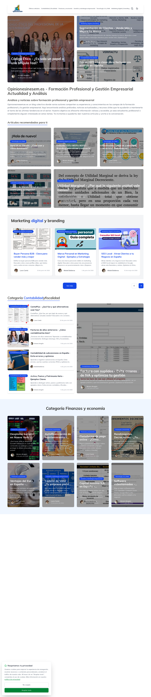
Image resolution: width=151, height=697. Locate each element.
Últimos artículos (34, 8)
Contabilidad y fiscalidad (49, 8)
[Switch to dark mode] (137, 9)
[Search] (132, 8)
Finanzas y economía (65, 8)
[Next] (141, 285)
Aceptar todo (26, 690)
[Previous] (134, 285)
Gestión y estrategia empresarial (84, 8)
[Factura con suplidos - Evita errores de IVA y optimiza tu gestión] (110, 348)
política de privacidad (12, 679)
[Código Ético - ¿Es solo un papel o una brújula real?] (41, 49)
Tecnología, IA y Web (103, 8)
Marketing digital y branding (120, 8)
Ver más (69, 286)
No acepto (26, 685)
